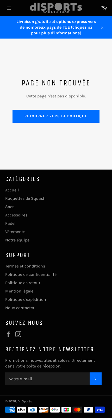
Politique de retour (22, 282)
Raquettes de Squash (25, 198)
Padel (10, 223)
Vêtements (15, 231)
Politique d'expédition (25, 299)
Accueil (12, 190)
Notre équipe (17, 240)
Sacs (9, 206)
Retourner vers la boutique (56, 116)
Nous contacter (19, 307)
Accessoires (16, 215)
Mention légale (19, 291)
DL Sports (24, 401)
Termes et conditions (25, 266)
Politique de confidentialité (31, 274)
